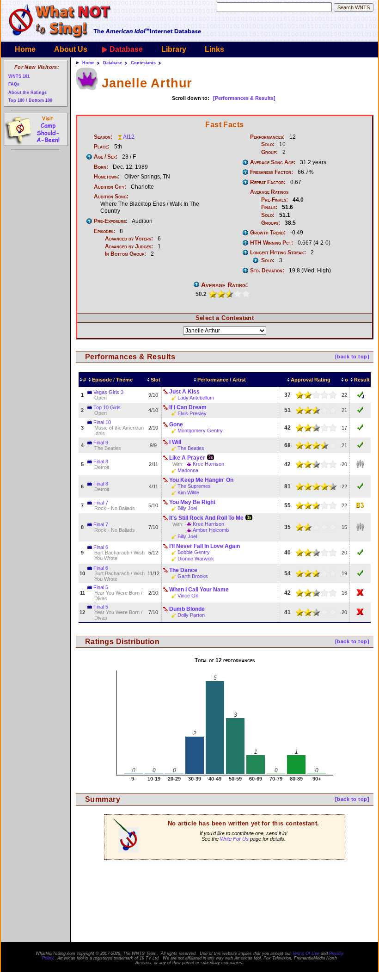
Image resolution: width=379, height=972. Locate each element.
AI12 (128, 137)
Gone (176, 424)
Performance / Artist (221, 379)
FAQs (13, 83)
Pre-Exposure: (111, 221)
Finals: (269, 207)
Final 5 (100, 587)
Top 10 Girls (107, 407)
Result (362, 379)
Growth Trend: (268, 232)
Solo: (268, 144)
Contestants (143, 63)
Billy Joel (187, 508)
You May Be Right (192, 502)
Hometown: (107, 176)
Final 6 (100, 547)
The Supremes (194, 486)
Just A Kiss (184, 391)
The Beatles (190, 448)
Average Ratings (269, 192)
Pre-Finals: (274, 200)
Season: (103, 137)
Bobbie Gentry (193, 552)
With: (177, 464)
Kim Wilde (188, 492)
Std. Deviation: (267, 270)
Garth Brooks (192, 576)
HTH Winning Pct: (271, 243)
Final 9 (100, 442)
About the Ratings (27, 92)
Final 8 (100, 461)
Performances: (267, 137)
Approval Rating (310, 379)
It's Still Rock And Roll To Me (206, 518)
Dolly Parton (191, 615)
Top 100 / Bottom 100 (30, 100)
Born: (101, 167)
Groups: (270, 223)
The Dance (183, 570)
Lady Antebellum (195, 397)
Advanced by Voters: (129, 238)
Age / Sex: (105, 157)
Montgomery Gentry (200, 430)
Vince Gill (187, 595)
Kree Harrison (208, 464)
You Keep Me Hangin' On (201, 480)
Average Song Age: (272, 162)
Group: (269, 152)
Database (126, 49)
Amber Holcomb (211, 530)
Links (214, 49)
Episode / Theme (112, 379)
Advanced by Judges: (129, 246)
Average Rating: (224, 285)
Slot (155, 379)
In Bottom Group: (125, 254)
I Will (175, 442)
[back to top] (352, 356)
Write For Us (234, 839)
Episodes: (104, 231)
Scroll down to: (190, 98)
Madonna (187, 470)
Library (173, 49)
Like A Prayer (187, 458)
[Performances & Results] (244, 98)
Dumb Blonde (187, 609)
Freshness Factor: (271, 172)
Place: (102, 146)
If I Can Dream (188, 407)
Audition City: (110, 187)
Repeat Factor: (268, 182)
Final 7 (100, 502)
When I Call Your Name (199, 589)
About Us (70, 49)
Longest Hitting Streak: (278, 252)
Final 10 (102, 422)
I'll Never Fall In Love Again (204, 546)
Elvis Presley (192, 413)
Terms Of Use (305, 953)
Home (25, 49)
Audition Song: (111, 196)
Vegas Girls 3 (108, 392)
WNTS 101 (19, 76)
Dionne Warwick (195, 558)
